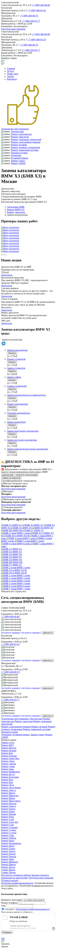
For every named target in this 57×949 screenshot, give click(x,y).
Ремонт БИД (7, 745)
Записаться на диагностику (14, 878)
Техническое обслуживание (15, 129)
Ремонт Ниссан (9, 803)
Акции (10, 76)
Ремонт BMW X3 (15, 209)
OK (3, 938)
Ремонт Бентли (8, 748)
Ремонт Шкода (8, 864)
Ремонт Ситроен (9, 827)
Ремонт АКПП (18, 163)
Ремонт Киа (7, 782)
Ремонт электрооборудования (25, 142)
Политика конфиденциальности (17, 883)
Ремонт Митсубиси (10, 801)
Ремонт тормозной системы (24, 150)
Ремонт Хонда (8, 851)
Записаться (6, 275)
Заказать (12, 353)
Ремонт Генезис (9, 756)
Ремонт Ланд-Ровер (11, 787)
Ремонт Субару (8, 830)
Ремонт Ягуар (8, 867)
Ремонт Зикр (7, 769)
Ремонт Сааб (7, 819)
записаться (48, 633)
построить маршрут (11, 632)
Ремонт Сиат (7, 824)
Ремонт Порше (8, 814)
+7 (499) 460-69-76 (29, 15)
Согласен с (27, 909)
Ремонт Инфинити (10, 771)
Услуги (10, 71)
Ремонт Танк (7, 835)
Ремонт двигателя (20, 137)
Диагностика (17, 131)
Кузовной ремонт (19, 158)
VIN (3, 906)
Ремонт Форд (7, 846)
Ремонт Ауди (7, 742)
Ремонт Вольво (8, 750)
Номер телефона (9, 903)
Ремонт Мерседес (10, 795)
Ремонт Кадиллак (10, 777)
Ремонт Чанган (8, 856)
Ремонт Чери (7, 859)
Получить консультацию (13, 29)
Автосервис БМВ (15, 207)
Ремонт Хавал (8, 848)
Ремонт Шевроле (9, 862)
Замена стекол (18, 160)
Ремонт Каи (7, 779)
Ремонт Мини (8, 798)
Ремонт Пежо (8, 811)
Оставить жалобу (9, 880)
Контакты (12, 79)
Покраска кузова (19, 152)
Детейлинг (16, 155)
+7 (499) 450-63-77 (31, 21)
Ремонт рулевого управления (25, 147)
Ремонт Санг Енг (9, 822)
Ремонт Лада (7, 785)
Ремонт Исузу (8, 774)
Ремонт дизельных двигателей (26, 139)
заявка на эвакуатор (11, 478)
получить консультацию (26, 475)
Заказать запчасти (40, 875)
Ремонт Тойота (8, 838)
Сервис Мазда (8, 870)
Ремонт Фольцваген (11, 843)
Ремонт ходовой (19, 144)
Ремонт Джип (8, 766)
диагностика (7, 475)
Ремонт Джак (7, 761)
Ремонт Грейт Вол (10, 758)
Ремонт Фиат (7, 840)
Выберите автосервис (12, 900)
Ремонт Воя (7, 753)
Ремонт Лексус (8, 790)
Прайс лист (12, 73)
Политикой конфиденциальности (32, 909)
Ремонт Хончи (8, 854)
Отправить (7, 932)
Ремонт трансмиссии (21, 134)
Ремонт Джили (8, 763)
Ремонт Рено (7, 817)
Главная (11, 68)
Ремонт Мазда (8, 793)
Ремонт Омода (8, 806)
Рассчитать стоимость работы (16, 875)
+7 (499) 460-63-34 (36, 10)
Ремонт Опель (8, 809)
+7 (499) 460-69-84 (41, 5)
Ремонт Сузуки (8, 832)
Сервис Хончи (8, 872)
